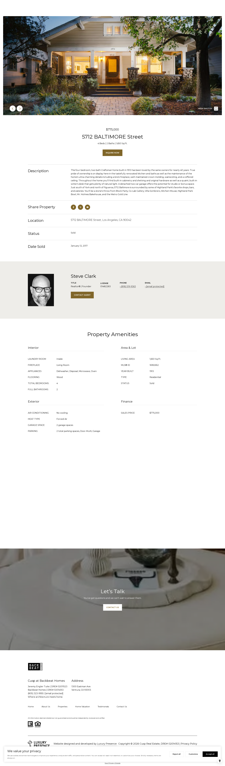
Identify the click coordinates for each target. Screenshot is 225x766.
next (20, 108)
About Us (46, 706)
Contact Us (122, 707)
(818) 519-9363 (128, 286)
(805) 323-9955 (35, 693)
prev (13, 108)
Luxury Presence (107, 743)
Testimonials (103, 706)
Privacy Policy (189, 743)
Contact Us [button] (112, 607)
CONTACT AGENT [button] (82, 295)
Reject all (177, 754)
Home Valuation (82, 706)
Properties (62, 706)
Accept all (210, 754)
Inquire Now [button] (112, 153)
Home (31, 706)
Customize (193, 754)
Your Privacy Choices (112, 763)
